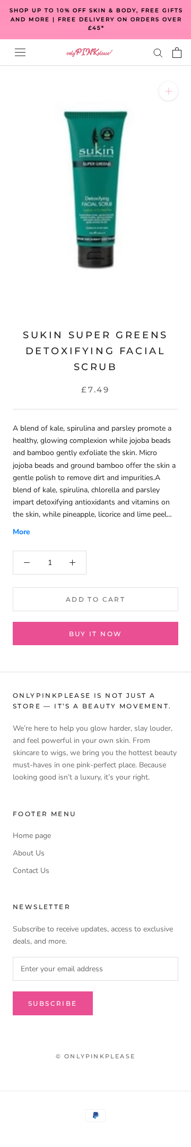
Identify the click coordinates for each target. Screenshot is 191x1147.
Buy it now (96, 634)
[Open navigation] (20, 52)
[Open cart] (176, 52)
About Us (29, 853)
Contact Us (31, 871)
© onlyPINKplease (95, 1056)
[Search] (158, 52)
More (21, 532)
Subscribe (52, 1003)
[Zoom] (168, 90)
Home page (32, 836)
